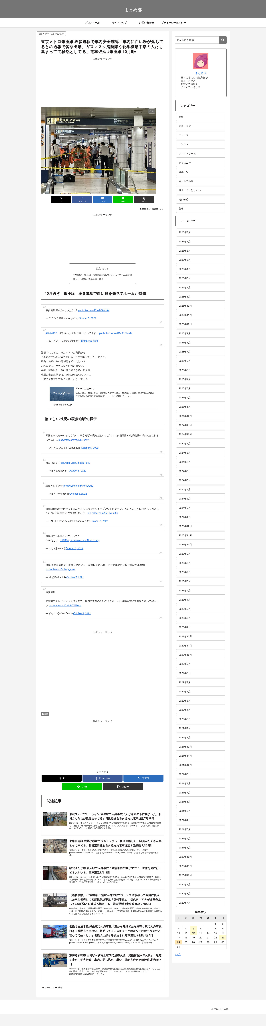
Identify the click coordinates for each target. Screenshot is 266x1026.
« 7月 (178, 954)
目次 (98, 268)
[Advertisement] (102, 82)
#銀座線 (64, 540)
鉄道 (46, 712)
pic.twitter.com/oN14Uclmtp (84, 540)
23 (223, 937)
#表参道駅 (51, 333)
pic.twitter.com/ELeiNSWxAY (93, 310)
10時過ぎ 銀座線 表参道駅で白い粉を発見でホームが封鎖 (102, 274)
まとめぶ (200, 73)
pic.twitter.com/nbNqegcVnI (60, 567)
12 (193, 933)
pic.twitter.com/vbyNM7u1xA (73, 440)
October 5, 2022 (87, 318)
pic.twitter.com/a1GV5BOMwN (115, 333)
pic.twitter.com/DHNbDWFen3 (65, 604)
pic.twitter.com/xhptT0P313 (75, 462)
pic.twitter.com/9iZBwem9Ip (103, 513)
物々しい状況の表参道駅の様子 (88, 279)
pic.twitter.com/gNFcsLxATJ (78, 485)
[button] (144, 199)
